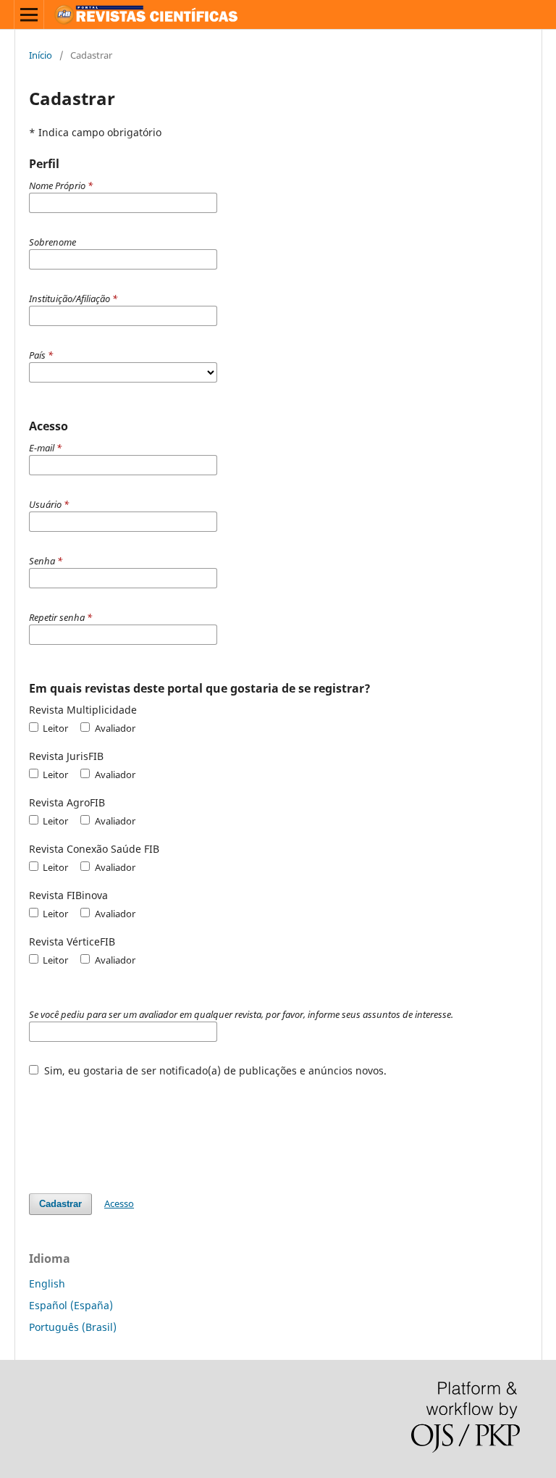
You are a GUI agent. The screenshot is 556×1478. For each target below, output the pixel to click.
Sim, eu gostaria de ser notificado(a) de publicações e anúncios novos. (214, 1070)
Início (40, 55)
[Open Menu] (28, 14)
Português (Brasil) (73, 1327)
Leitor (54, 728)
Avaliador (114, 728)
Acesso (119, 1203)
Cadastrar (60, 1203)
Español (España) (71, 1305)
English (47, 1283)
